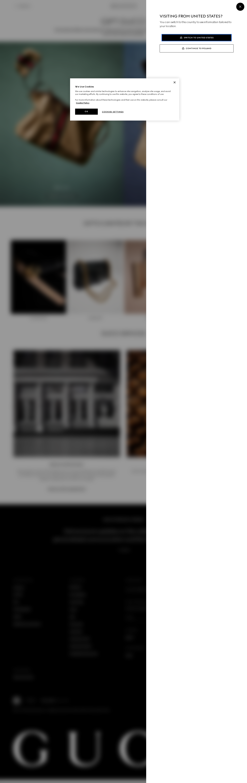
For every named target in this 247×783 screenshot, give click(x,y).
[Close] (240, 7)
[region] (124, 99)
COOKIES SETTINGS (113, 112)
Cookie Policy (82, 103)
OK (86, 111)
